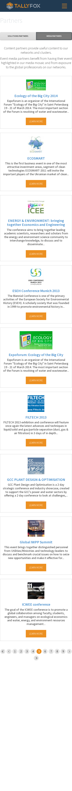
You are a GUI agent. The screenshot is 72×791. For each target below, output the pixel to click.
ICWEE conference (36, 604)
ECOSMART (36, 158)
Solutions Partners (18, 36)
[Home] (23, 5)
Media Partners (54, 36)
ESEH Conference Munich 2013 (36, 291)
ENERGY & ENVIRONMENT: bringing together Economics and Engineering (36, 223)
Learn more (36, 121)
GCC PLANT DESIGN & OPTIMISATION (36, 480)
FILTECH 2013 (36, 417)
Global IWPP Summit (36, 542)
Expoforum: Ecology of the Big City (36, 355)
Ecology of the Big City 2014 (36, 96)
